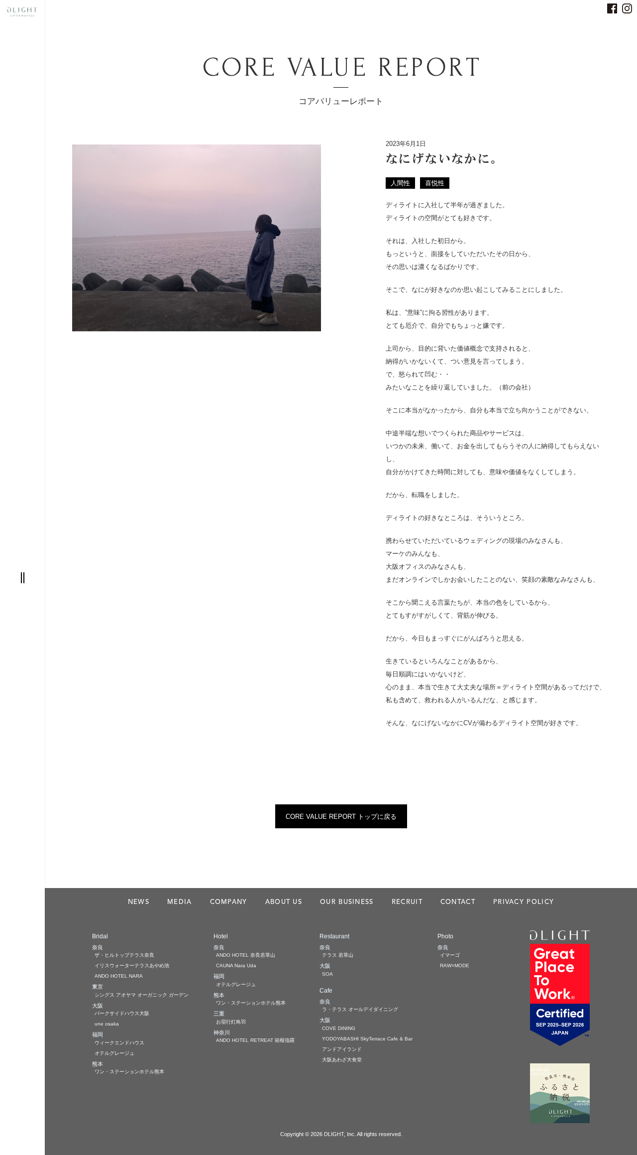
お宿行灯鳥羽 (231, 1022)
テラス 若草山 (337, 955)
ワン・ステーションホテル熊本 (129, 1071)
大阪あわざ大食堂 (342, 1059)
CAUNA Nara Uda (236, 965)
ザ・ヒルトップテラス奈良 (124, 955)
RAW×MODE (454, 965)
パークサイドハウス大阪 (122, 1013)
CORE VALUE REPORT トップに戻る (341, 816)
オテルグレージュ (114, 1053)
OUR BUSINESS (347, 902)
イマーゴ (450, 955)
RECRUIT (407, 902)
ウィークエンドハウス (119, 1042)
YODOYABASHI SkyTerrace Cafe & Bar (367, 1038)
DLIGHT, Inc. (340, 1134)
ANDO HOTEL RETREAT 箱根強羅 (255, 1040)
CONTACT (457, 902)
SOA (327, 974)
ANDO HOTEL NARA (119, 976)
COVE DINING (338, 1028)
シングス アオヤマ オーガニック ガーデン (142, 995)
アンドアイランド (342, 1049)
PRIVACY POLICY (523, 902)
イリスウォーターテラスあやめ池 (132, 965)
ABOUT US (283, 902)
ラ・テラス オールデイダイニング (360, 1009)
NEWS (138, 902)
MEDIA (179, 902)
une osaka (107, 1024)
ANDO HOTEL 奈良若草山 (245, 955)
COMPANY (228, 902)
